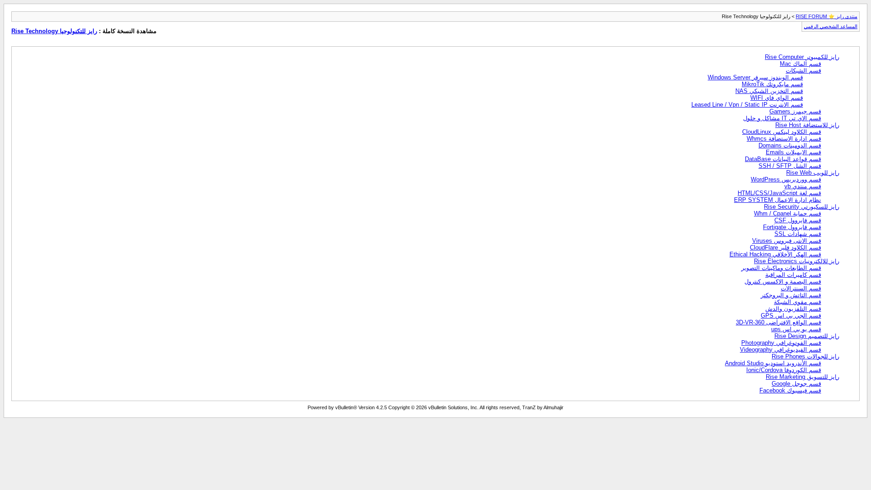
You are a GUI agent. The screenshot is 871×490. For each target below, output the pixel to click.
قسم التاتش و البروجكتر (791, 295)
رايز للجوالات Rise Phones (805, 356)
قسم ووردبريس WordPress (786, 179)
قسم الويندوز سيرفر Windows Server (755, 77)
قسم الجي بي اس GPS (791, 315)
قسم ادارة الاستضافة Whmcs (784, 138)
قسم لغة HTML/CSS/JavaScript (779, 193)
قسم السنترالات (801, 288)
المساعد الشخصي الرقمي (830, 26)
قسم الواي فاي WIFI (776, 97)
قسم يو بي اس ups (796, 329)
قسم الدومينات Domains (789, 145)
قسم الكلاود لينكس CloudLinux (781, 131)
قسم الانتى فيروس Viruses (786, 240)
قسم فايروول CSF (797, 220)
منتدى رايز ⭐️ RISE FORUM (826, 16)
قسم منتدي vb (802, 186)
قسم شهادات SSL (797, 233)
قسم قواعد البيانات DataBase (783, 159)
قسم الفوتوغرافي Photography (781, 342)
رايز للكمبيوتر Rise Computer (802, 57)
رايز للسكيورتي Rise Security (801, 206)
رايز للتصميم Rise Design (806, 336)
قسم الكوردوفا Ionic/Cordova (783, 370)
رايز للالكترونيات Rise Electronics (796, 261)
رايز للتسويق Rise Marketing (802, 376)
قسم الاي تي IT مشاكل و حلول (782, 118)
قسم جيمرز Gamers (795, 111)
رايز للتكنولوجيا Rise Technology (54, 31)
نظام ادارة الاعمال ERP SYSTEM (777, 199)
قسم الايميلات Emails (793, 152)
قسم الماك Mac (800, 63)
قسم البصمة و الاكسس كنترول (782, 281)
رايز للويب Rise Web (812, 172)
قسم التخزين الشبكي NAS (769, 91)
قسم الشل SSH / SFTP (789, 165)
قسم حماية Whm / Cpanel (787, 213)
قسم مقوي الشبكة (797, 302)
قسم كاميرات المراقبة (793, 274)
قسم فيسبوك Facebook (790, 390)
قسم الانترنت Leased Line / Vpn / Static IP (747, 104)
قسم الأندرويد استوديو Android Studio (773, 363)
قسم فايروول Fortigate (792, 227)
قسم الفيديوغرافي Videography (780, 349)
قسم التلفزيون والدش (793, 308)
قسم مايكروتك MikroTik (772, 84)
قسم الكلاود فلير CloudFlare (785, 247)
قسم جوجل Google (796, 383)
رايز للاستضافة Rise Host (807, 125)
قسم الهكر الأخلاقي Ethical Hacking (775, 254)
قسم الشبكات (803, 70)
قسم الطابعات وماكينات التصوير (781, 268)
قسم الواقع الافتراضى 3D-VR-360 (778, 322)
